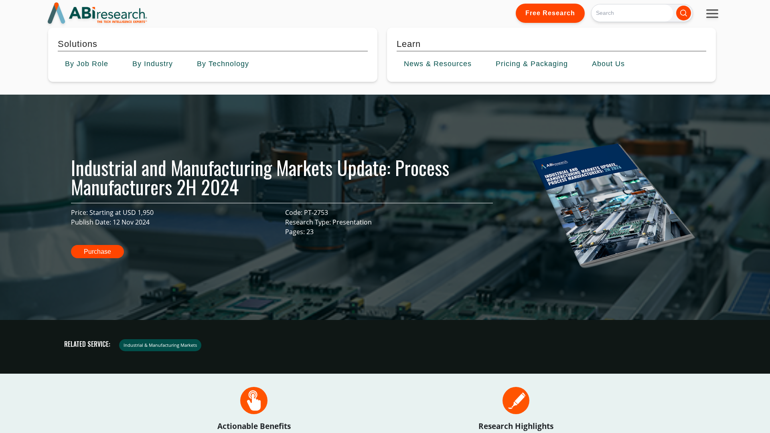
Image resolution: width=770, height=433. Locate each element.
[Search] (683, 13)
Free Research (550, 13)
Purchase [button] (97, 251)
